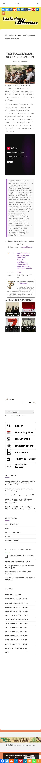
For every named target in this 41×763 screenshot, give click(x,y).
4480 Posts (22, 284)
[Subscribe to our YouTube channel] (34, 10)
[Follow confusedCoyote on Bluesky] (3, 10)
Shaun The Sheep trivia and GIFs (18, 562)
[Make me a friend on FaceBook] (11, 10)
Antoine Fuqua (23, 253)
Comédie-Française (12, 524)
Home (17, 36)
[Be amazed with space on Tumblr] (26, 10)
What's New (10, 475)
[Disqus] (20, 362)
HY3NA (7, 536)
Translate (22, 416)
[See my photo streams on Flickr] (30, 10)
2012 (7, 652)
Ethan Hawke (22, 264)
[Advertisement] (13, 692)
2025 (7, 599)
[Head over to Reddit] (15, 10)
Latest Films (11, 518)
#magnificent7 (27, 247)
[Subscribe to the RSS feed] (3, 13)
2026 (7, 595)
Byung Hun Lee (23, 255)
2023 (7, 607)
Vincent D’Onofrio (24, 269)
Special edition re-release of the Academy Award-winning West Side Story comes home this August (20, 483)
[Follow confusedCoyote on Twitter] (7, 10)
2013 (7, 648)
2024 (7, 603)
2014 (7, 644)
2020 (7, 619)
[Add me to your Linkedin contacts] (22, 10)
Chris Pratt (21, 258)
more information (17, 758)
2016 (7, 636)
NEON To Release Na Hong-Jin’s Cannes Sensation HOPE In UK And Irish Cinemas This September (19, 501)
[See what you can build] (18, 10)
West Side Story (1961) (12, 532)
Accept (29, 758)
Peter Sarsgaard (23, 266)
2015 (7, 640)
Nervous (8, 528)
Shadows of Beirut (11, 540)
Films (19, 272)
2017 (7, 632)
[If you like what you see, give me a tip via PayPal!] (37, 10)
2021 (7, 615)
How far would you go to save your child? (19, 495)
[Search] (38, 3)
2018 (7, 628)
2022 (7, 611)
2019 (7, 623)
